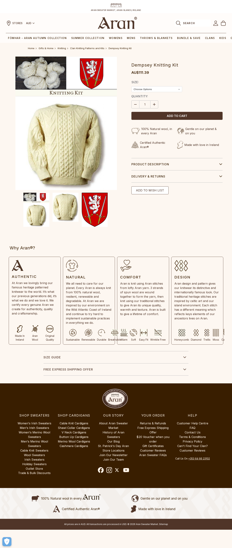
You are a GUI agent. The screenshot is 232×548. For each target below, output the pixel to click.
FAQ (192, 428)
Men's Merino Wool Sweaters (34, 444)
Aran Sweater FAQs (153, 455)
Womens (116, 38)
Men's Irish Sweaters (34, 428)
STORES (17, 23)
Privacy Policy (192, 441)
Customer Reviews (153, 450)
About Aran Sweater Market (113, 425)
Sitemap (163, 524)
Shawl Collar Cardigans (74, 428)
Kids (222, 38)
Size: (135, 82)
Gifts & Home (46, 48)
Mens (131, 38)
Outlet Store (34, 468)
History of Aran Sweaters (113, 435)
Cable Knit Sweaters (34, 450)
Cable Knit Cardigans (74, 423)
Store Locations (113, 450)
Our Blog (113, 441)
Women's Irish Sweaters (34, 423)
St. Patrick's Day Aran (113, 446)
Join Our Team (113, 459)
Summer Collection (88, 38)
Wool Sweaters (34, 455)
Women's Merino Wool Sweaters (34, 435)
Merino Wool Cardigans (74, 441)
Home (31, 48)
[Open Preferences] (6, 541)
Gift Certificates (153, 446)
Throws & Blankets (156, 38)
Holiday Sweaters (34, 464)
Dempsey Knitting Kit (120, 48)
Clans (210, 38)
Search (189, 23)
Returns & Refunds (153, 423)
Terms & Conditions (192, 437)
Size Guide (52, 357)
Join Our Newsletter (113, 455)
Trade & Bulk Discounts (34, 473)
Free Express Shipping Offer (68, 369)
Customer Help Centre (192, 423)
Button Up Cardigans (73, 437)
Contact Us (192, 432)
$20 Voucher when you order (152, 439)
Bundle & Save (189, 38)
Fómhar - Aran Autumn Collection (37, 38)
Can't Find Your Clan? (192, 446)
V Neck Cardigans (74, 432)
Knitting (62, 48)
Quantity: (139, 96)
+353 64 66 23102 (199, 458)
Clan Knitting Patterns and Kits (87, 48)
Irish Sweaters (34, 459)
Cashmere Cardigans (74, 446)
